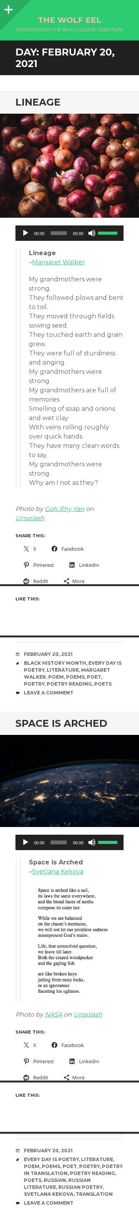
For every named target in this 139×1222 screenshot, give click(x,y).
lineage (38, 102)
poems (75, 677)
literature (63, 670)
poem (56, 677)
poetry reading (69, 684)
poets (103, 684)
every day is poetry (51, 1159)
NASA (53, 1014)
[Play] (25, 233)
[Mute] (92, 233)
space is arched (61, 723)
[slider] (109, 232)
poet (94, 677)
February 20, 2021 (48, 654)
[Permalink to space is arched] (69, 781)
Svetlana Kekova (57, 871)
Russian (55, 1180)
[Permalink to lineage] (69, 166)
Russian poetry (80, 1187)
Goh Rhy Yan (64, 509)
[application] (69, 233)
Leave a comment (48, 693)
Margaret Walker (58, 262)
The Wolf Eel (69, 20)
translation (94, 1194)
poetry (34, 684)
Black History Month (55, 663)
